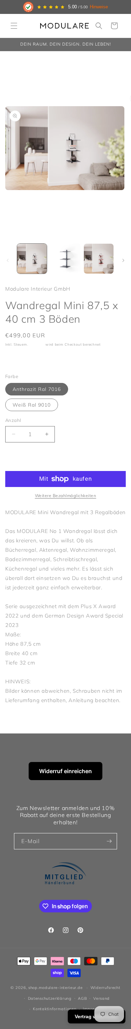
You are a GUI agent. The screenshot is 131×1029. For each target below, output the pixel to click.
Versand (37, 344)
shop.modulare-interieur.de (55, 987)
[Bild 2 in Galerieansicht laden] (65, 258)
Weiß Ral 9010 (32, 405)
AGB (82, 998)
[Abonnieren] (109, 841)
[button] (14, 25)
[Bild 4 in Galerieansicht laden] (99, 258)
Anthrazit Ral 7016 (37, 389)
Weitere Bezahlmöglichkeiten (65, 495)
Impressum (93, 1008)
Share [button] (19, 360)
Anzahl (13, 420)
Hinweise (99, 7)
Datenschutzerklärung (50, 998)
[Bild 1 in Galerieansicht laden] (32, 258)
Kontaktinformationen (54, 1008)
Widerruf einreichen (65, 771)
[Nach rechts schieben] (123, 260)
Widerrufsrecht (105, 987)
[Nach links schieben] (7, 260)
